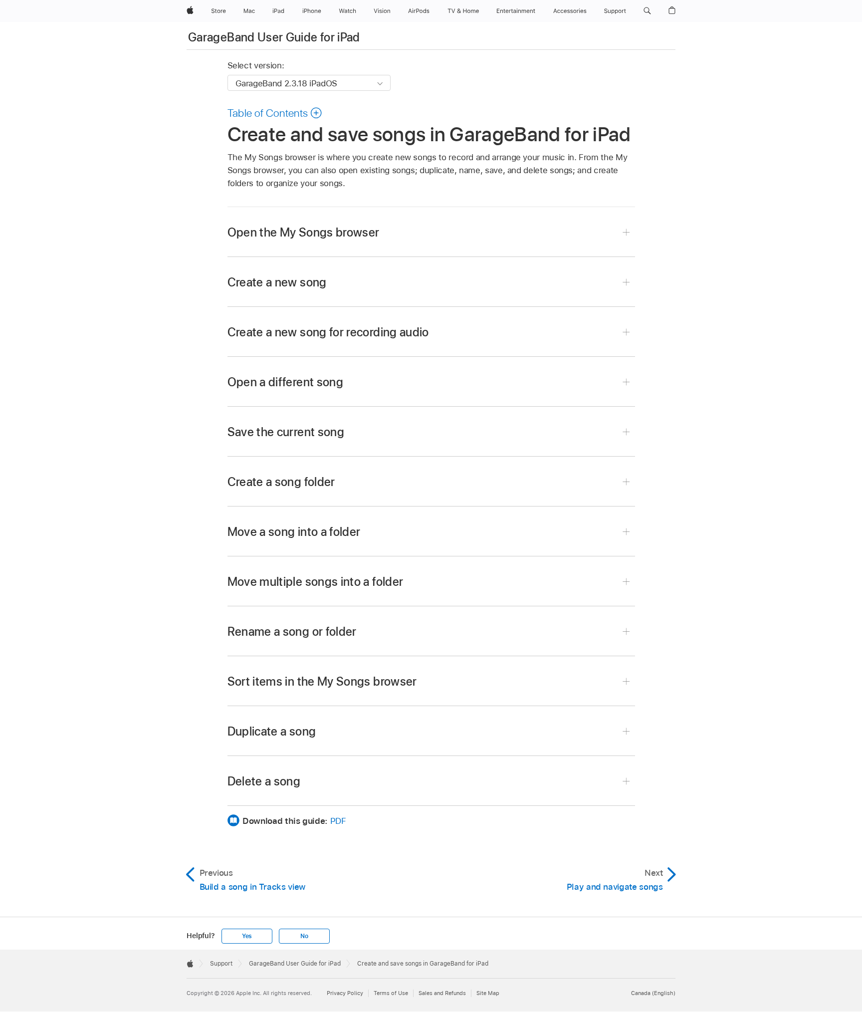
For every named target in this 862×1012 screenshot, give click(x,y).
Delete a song (264, 781)
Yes (247, 936)
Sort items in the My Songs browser (322, 681)
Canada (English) (653, 993)
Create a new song (277, 282)
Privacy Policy (345, 993)
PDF (338, 821)
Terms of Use (391, 993)
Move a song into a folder (294, 531)
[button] (647, 11)
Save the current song (286, 432)
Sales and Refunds (442, 993)
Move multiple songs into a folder (315, 581)
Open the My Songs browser (303, 232)
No (304, 936)
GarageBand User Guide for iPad (274, 37)
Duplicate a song (271, 731)
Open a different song (285, 382)
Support (221, 963)
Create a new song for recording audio (328, 332)
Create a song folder (281, 482)
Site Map (487, 993)
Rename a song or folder (292, 631)
